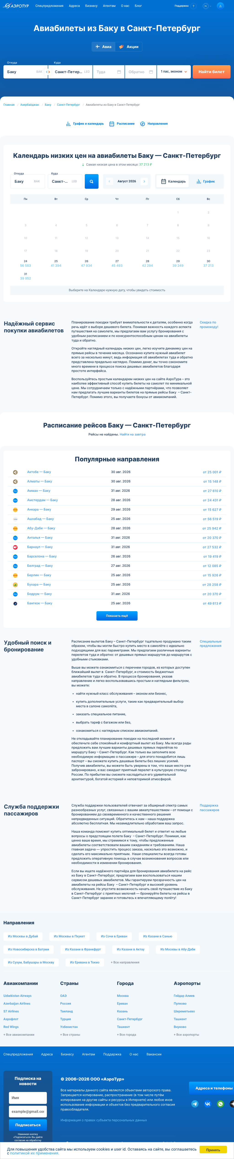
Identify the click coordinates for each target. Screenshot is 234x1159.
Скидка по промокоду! (209, 324)
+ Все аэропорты (186, 1035)
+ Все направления (125, 962)
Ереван (122, 1004)
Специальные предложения (211, 644)
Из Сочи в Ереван (114, 936)
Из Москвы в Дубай (23, 936)
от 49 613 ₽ (212, 603)
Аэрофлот (10, 1019)
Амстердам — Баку (42, 500)
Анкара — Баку (39, 509)
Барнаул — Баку (40, 547)
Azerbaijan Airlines (16, 1004)
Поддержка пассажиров (209, 808)
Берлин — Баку (39, 575)
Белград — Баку (40, 566)
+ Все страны (70, 1035)
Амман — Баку (38, 491)
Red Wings (11, 1027)
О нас (125, 6)
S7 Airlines (11, 1011)
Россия (65, 1004)
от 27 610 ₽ (212, 491)
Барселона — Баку (42, 556)
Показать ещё (117, 616)
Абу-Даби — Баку (41, 528)
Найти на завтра (133, 434)
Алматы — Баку (39, 481)
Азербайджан (29, 105)
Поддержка (112, 1054)
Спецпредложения (49, 6)
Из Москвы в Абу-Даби (177, 949)
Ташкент (123, 1027)
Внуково (180, 1027)
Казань (122, 1011)
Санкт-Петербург (68, 105)
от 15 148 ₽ (212, 481)
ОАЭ (63, 996)
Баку (48, 105)
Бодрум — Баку (39, 594)
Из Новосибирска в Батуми (28, 949)
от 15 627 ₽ (212, 509)
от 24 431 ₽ (212, 500)
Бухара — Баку (39, 584)
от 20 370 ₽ (212, 538)
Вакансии (153, 1054)
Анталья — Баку (40, 538)
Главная (9, 105)
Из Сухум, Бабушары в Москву (31, 962)
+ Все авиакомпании (18, 1035)
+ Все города (126, 1035)
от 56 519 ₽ (212, 519)
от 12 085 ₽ (212, 566)
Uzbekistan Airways (17, 996)
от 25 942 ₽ (211, 528)
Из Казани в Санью (157, 936)
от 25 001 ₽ (212, 472)
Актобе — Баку (39, 472)
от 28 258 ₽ (211, 584)
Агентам (109, 6)
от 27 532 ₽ (212, 547)
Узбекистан (69, 1027)
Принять (213, 1149)
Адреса (74, 6)
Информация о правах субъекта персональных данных (104, 1120)
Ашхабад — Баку (40, 519)
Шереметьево (184, 1011)
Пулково (180, 1004)
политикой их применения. (34, 1153)
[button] (186, 6)
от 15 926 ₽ (212, 575)
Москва (123, 996)
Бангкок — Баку (39, 603)
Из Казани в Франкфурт (83, 949)
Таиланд (66, 1011)
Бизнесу (91, 6)
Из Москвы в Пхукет (69, 936)
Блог (138, 6)
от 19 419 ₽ (212, 556)
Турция (65, 1019)
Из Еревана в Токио (84, 962)
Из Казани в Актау (130, 949)
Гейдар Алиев (184, 996)
